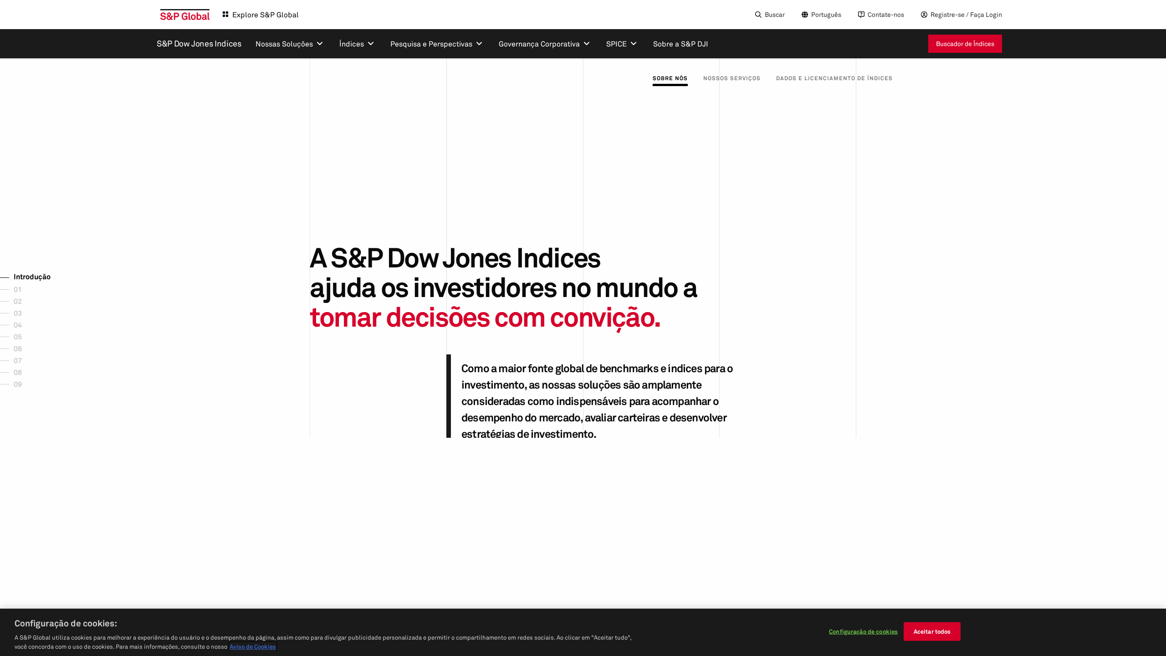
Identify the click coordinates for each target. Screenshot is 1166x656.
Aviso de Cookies (253, 646)
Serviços (35, 323)
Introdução (32, 276)
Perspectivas (42, 359)
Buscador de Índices (965, 43)
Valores (33, 312)
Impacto (34, 300)
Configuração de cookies (863, 631)
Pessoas (34, 383)
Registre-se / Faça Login (966, 14)
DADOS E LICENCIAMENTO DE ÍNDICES (834, 78)
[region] (583, 632)
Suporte (33, 347)
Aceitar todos (932, 631)
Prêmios (34, 371)
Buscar (775, 14)
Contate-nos (886, 14)
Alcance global (45, 335)
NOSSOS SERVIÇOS (732, 78)
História (33, 288)
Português (826, 14)
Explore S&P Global (265, 14)
